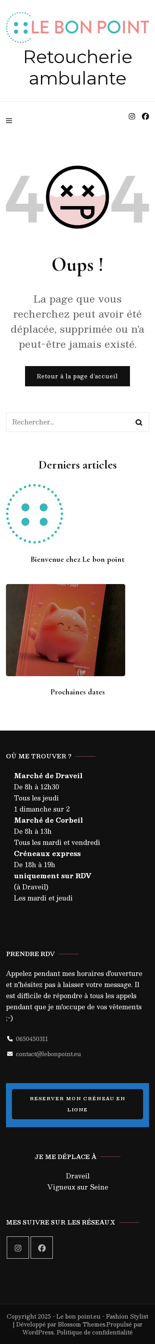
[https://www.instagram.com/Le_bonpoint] (18, 1247)
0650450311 (32, 1038)
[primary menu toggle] (11, 121)
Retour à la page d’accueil (77, 376)
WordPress (38, 1332)
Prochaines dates (77, 692)
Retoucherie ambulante (77, 67)
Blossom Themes (81, 1324)
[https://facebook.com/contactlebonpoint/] (42, 1247)
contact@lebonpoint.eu (48, 1054)
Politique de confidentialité (95, 1332)
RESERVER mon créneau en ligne (78, 1104)
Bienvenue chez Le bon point (77, 559)
